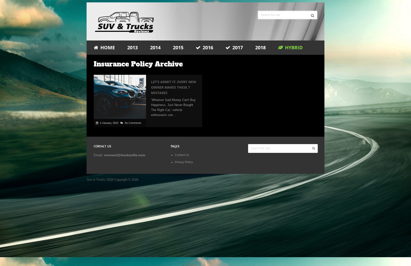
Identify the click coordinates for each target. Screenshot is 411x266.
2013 (132, 47)
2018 (260, 47)
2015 (178, 47)
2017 (237, 47)
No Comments (133, 122)
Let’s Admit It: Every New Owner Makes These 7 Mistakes (173, 87)
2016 (207, 47)
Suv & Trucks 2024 (100, 179)
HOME (107, 47)
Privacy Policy (184, 162)
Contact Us (182, 155)
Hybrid (293, 47)
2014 (155, 47)
